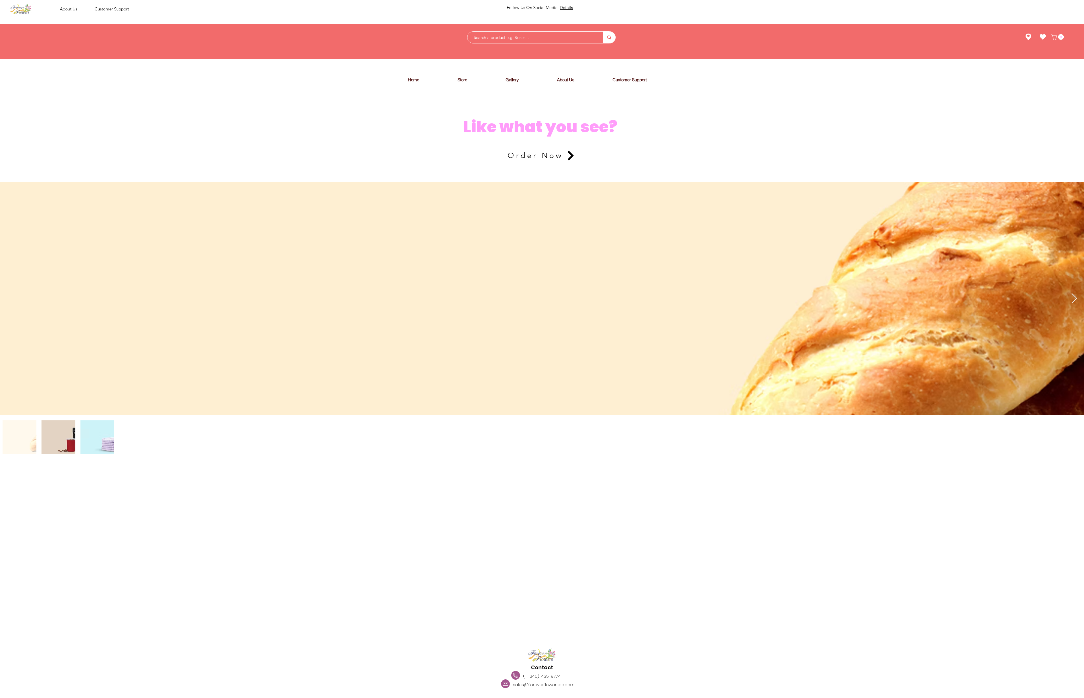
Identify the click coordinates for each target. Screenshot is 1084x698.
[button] (477, 80)
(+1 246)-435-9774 (542, 676)
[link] (1058, 37)
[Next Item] (1074, 298)
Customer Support (112, 9)
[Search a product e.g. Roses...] (609, 37)
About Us (68, 9)
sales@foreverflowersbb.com (543, 685)
